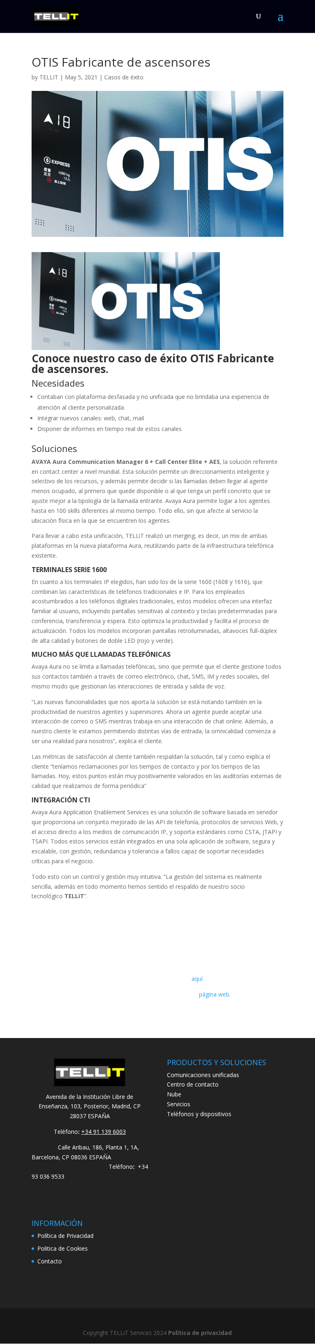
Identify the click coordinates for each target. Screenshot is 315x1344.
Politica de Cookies (62, 1248)
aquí (197, 979)
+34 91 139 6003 (103, 1131)
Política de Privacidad (65, 1236)
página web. (215, 994)
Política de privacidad (200, 1333)
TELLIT (48, 77)
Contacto (49, 1261)
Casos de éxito (124, 77)
